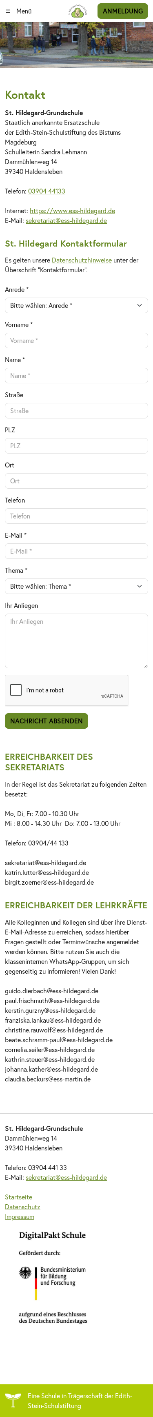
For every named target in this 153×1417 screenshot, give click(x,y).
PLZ (10, 429)
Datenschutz (22, 1206)
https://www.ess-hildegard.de (72, 210)
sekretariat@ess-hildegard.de (66, 220)
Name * (15, 359)
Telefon (15, 500)
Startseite (18, 1196)
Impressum (19, 1216)
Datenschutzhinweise (82, 260)
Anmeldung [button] (123, 11)
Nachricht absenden (46, 720)
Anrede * (17, 289)
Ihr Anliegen (21, 605)
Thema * (16, 570)
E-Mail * (16, 535)
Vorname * (19, 324)
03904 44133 (46, 191)
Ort (9, 464)
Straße (14, 394)
